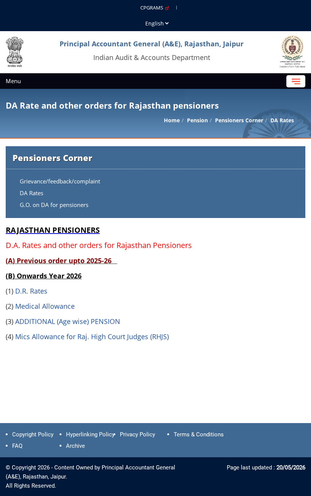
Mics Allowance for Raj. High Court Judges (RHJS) (92, 336)
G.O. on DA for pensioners (54, 205)
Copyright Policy (32, 434)
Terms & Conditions (199, 434)
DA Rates (31, 193)
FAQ (17, 445)
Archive (75, 445)
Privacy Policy (137, 434)
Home (172, 120)
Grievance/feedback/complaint (60, 181)
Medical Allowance (45, 306)
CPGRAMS (152, 7)
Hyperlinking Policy (90, 434)
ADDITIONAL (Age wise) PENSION (67, 321)
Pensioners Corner (239, 120)
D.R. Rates (31, 290)
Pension (197, 120)
